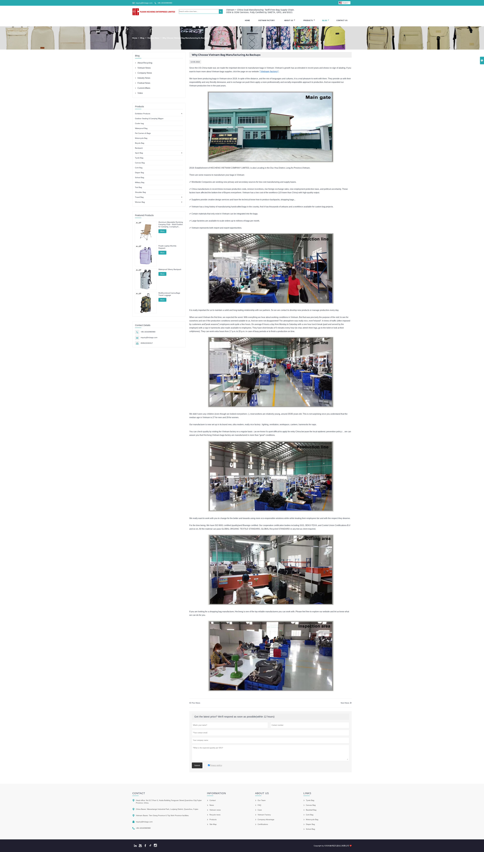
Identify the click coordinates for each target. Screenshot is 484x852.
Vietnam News (153, 38)
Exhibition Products (142, 114)
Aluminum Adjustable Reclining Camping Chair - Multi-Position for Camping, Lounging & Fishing (170, 224)
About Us (288, 20)
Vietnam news (215, 810)
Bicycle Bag (139, 143)
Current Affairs (144, 88)
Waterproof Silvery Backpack (169, 269)
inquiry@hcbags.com (144, 3)
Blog (324, 20)
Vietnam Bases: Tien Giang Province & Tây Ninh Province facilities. (162, 815)
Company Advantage (266, 819)
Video (140, 93)
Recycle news (214, 815)
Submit (197, 765)
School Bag (139, 177)
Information (216, 793)
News (211, 805)
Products (308, 20)
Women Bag (140, 202)
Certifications (263, 824)
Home (247, 20)
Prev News (194, 703)
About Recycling (145, 63)
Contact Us (341, 20)
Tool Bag (138, 187)
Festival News (144, 83)
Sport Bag (139, 153)
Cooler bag (139, 123)
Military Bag (139, 182)
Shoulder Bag (140, 192)
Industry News (144, 78)
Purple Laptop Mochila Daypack (167, 247)
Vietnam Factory (266, 20)
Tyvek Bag (139, 158)
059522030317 (147, 343)
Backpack (139, 148)
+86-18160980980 (164, 3)
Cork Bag (138, 168)
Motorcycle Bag (141, 138)
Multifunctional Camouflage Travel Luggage (169, 294)
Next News (345, 703)
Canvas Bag (140, 163)
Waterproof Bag (141, 128)
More (162, 231)
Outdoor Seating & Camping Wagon (149, 118)
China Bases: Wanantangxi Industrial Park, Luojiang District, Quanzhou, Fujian (167, 809)
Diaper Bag (139, 173)
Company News (145, 73)
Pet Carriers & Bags (143, 133)
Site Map (213, 824)
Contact (138, 793)
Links (307, 793)
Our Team (262, 800)
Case (260, 810)
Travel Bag (139, 197)
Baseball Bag (311, 810)
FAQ (259, 805)
